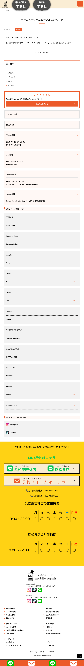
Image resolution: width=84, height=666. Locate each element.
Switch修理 (10, 615)
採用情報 (49, 630)
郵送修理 (10, 125)
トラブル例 (11, 77)
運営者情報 (10, 633)
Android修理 (11, 612)
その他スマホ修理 (52, 612)
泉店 (52, 662)
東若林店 (10, 662)
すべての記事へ (43, 52)
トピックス (10, 639)
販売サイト (10, 618)
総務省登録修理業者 (53, 633)
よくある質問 (11, 627)
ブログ (10, 81)
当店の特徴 (50, 624)
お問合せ (49, 627)
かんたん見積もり (42, 104)
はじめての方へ (13, 114)
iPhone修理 (10, 608)
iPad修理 (49, 608)
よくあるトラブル (14, 645)
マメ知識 (11, 85)
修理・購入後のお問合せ (15, 630)
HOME (51, 652)
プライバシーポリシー (38, 652)
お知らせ (11, 73)
